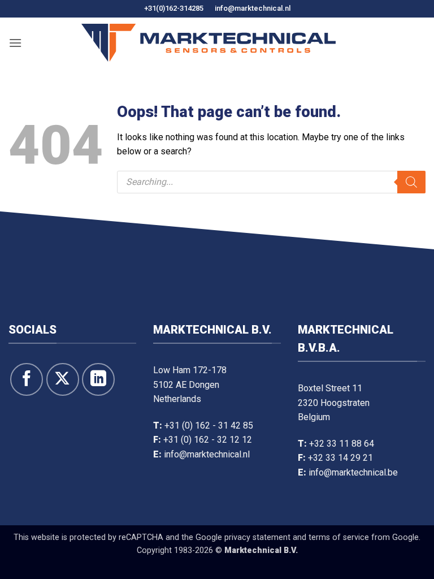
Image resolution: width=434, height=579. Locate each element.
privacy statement (257, 537)
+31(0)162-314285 (173, 8)
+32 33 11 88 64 (341, 443)
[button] (15, 43)
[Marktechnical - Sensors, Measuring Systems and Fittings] (208, 42)
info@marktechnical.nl (252, 8)
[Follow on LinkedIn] (98, 379)
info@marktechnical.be (353, 472)
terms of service (339, 537)
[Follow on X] (62, 379)
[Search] (411, 182)
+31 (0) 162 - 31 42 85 (208, 425)
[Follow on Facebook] (26, 379)
